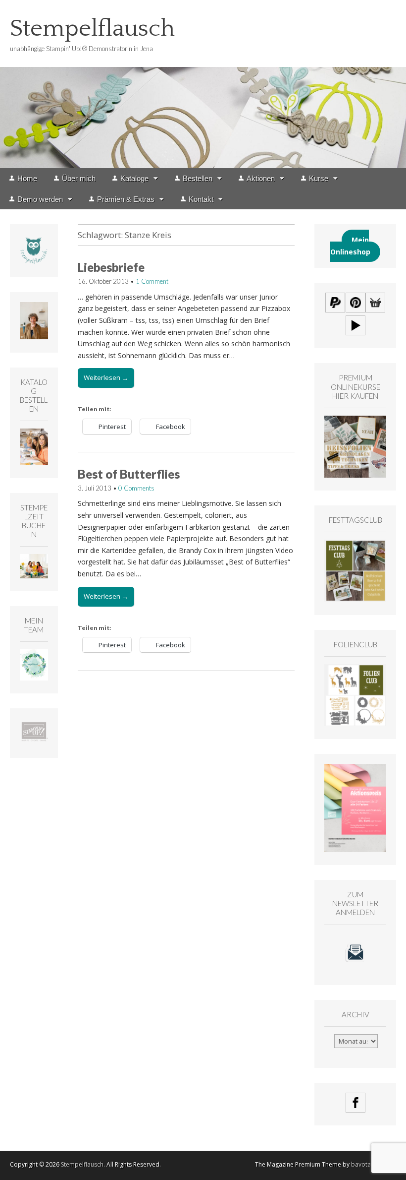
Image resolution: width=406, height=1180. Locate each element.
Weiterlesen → (106, 377)
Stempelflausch (92, 28)
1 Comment (152, 281)
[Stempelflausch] (203, 84)
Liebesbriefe (111, 267)
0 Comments (136, 488)
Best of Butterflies (129, 474)
